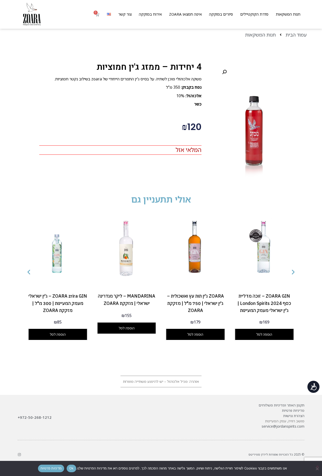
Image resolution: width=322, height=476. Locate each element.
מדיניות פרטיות (293, 410)
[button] (224, 72)
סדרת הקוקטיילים (254, 14)
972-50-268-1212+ (35, 417)
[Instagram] (19, 454)
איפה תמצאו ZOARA (185, 14)
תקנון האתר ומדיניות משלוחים (281, 405)
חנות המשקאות (288, 14)
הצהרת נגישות (293, 415)
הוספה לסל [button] (264, 334)
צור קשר (125, 14)
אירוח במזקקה (150, 14)
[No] (317, 468)
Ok (71, 468)
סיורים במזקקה (221, 14)
